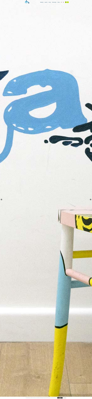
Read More (64, 397)
